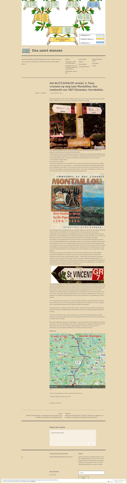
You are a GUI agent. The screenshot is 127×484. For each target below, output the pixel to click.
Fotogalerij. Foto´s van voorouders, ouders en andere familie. (71, 67)
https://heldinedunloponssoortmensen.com (61, 456)
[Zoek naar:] (91, 472)
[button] (104, 360)
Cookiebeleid (32, 481)
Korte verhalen (83, 59)
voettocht (58, 403)
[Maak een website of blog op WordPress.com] (22, 457)
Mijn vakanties (82, 64)
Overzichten (95, 63)
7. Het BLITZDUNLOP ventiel (56, 93)
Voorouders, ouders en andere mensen (70, 62)
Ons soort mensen (47, 50)
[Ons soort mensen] (63, 22)
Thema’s (81, 61)
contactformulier (85, 458)
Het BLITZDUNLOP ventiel (97, 60)
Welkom (67, 59)
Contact (94, 65)
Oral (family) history (84, 66)
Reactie (91, 443)
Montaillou (52, 403)
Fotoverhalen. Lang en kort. (71, 72)
